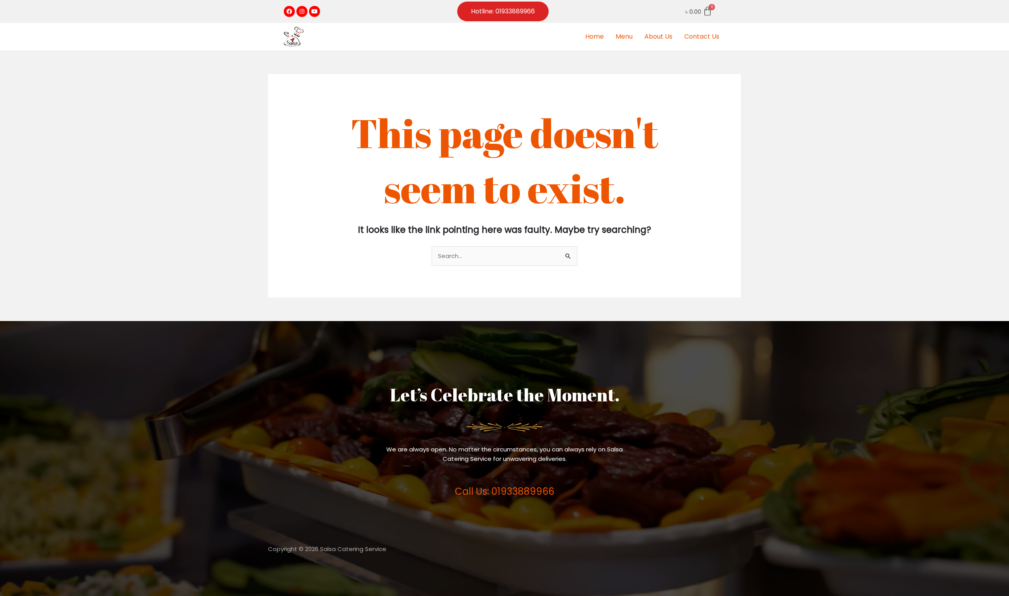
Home (594, 36)
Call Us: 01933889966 (504, 491)
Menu (624, 36)
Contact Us (701, 36)
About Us (658, 36)
